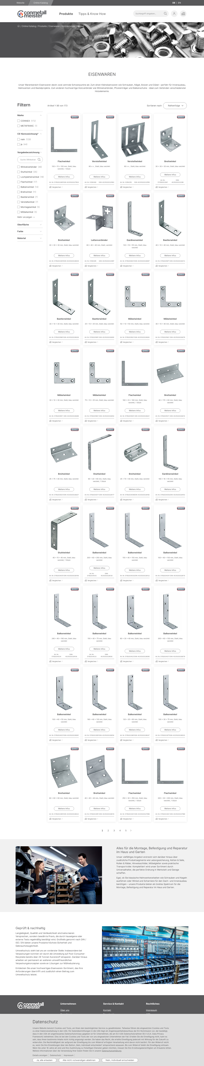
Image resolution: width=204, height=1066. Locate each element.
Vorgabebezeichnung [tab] (28, 152)
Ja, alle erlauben (44, 1060)
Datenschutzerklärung (111, 1051)
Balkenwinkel (99, 552)
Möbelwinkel (134, 319)
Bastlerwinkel (170, 240)
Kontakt (107, 1010)
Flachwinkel (64, 161)
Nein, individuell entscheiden (120, 1060)
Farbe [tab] (20, 231)
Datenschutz (55, 1055)
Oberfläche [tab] (23, 224)
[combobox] (151, 13)
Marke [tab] (20, 115)
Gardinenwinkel (135, 240)
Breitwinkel (170, 161)
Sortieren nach (154, 105)
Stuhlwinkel (99, 474)
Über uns (64, 1010)
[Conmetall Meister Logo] (31, 14)
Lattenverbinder (99, 240)
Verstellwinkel (99, 161)
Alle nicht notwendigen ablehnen (79, 1060)
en (179, 3)
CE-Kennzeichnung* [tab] (27, 134)
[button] (174, 13)
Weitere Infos (64, 177)
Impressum (151, 1010)
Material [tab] (21, 238)
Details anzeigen (40, 1055)
